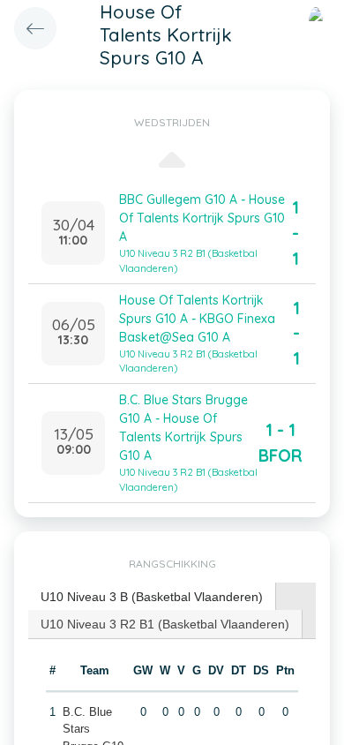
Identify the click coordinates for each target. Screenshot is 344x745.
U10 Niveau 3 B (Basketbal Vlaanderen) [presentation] (152, 597)
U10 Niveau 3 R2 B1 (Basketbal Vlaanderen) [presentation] (165, 624)
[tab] (152, 597)
